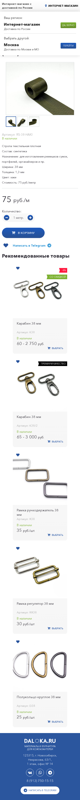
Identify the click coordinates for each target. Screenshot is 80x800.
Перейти (68, 45)
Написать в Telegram (42, 790)
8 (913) (40, 781)
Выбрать (57, 348)
